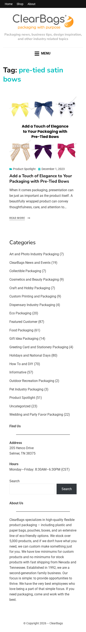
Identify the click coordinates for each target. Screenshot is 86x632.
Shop (20, 4)
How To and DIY (21, 364)
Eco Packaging (20, 313)
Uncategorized (19, 406)
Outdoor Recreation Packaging (31, 381)
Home (9, 4)
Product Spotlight (24, 169)
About (31, 4)
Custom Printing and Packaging (32, 296)
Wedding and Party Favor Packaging (36, 414)
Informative (17, 372)
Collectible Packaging (25, 271)
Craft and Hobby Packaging (29, 288)
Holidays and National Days (30, 355)
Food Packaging (21, 330)
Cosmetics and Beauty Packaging (34, 279)
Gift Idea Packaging (23, 339)
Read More (17, 218)
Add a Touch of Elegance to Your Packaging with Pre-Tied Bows (40, 178)
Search (14, 481)
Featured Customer (23, 322)
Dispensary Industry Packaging (32, 305)
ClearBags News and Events (30, 263)
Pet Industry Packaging (26, 389)
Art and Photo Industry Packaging (34, 254)
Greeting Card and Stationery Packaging (38, 347)
